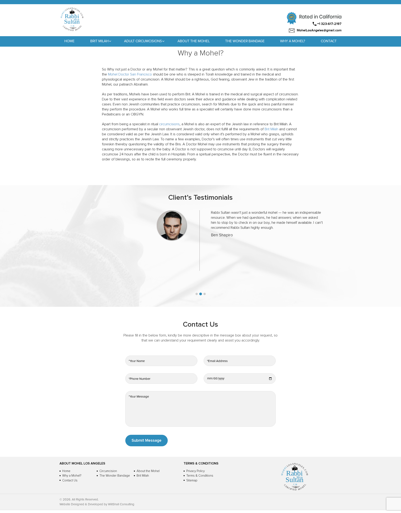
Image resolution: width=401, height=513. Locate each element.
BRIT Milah (99, 41)
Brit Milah (271, 129)
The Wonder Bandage (245, 41)
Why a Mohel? (292, 41)
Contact (329, 41)
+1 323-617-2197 (329, 24)
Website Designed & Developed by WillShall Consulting (97, 504)
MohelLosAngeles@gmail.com (319, 30)
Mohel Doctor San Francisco (130, 74)
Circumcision (108, 471)
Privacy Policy (195, 471)
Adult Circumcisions (143, 41)
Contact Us (69, 480)
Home (69, 41)
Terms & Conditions (199, 475)
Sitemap (191, 480)
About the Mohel (194, 41)
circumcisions (169, 124)
